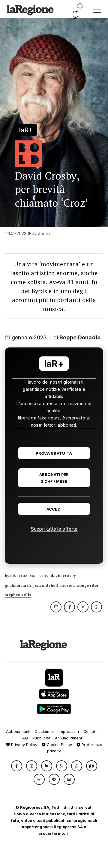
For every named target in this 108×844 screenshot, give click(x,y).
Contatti (90, 731)
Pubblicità (41, 738)
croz (23, 575)
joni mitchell (45, 585)
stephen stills (18, 595)
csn (33, 575)
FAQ (24, 738)
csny (43, 575)
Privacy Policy (23, 744)
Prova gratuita (54, 453)
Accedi (54, 509)
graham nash (18, 585)
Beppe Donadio (80, 337)
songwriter (88, 585)
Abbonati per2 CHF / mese (54, 478)
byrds (10, 575)
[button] (16, 765)
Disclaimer (44, 731)
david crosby (63, 575)
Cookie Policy (59, 744)
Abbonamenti (18, 731)
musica (67, 585)
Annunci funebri (69, 738)
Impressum (69, 731)
